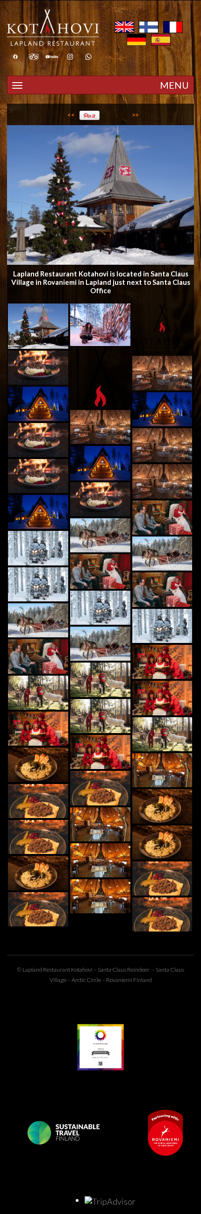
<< (71, 115)
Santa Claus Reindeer (124, 969)
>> (135, 115)
